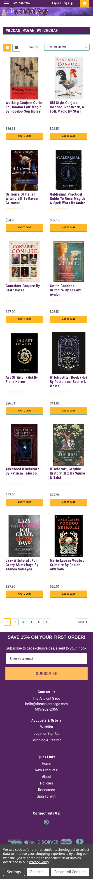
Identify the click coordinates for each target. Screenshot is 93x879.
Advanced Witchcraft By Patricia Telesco (22, 471)
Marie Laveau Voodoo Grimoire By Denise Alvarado (67, 564)
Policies (46, 783)
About (46, 777)
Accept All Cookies (69, 871)
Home (46, 763)
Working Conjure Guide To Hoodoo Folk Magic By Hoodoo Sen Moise (24, 107)
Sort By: (34, 47)
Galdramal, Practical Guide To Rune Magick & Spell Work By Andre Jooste (67, 199)
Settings (14, 871)
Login (55, 3)
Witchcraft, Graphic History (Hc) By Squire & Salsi (67, 473)
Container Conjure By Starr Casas (23, 288)
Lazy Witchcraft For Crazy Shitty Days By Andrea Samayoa (22, 564)
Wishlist (46, 727)
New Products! (46, 770)
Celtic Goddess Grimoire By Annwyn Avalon (66, 290)
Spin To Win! (46, 796)
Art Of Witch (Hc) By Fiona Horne (22, 379)
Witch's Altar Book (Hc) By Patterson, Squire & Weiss (68, 381)
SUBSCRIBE (46, 674)
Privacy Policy (39, 862)
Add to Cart (24, 136)
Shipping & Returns (47, 740)
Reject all (37, 871)
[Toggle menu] (6, 6)
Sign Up (68, 3)
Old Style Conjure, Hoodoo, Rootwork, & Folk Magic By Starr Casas (67, 107)
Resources (46, 790)
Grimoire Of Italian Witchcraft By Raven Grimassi (22, 198)
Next (81, 622)
